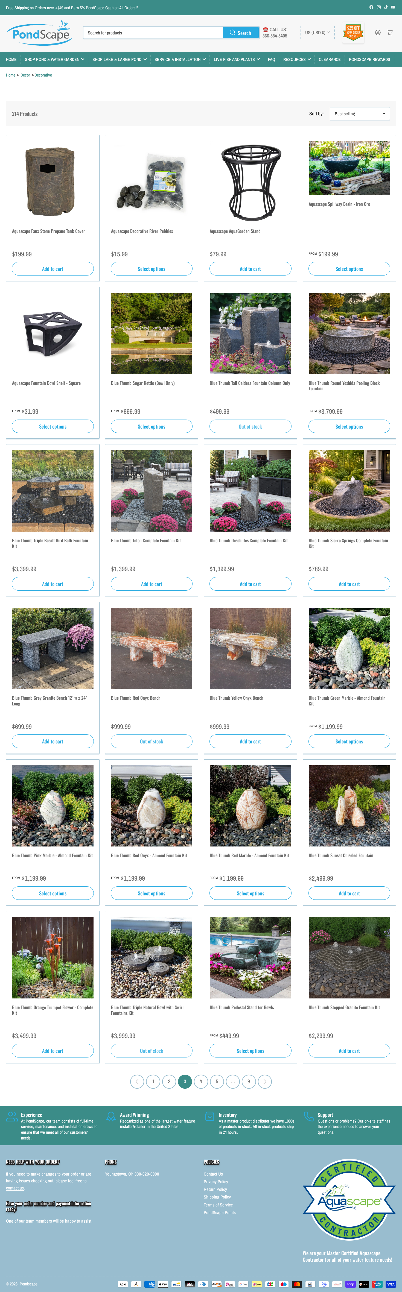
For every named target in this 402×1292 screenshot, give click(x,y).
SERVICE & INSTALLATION (177, 59)
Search (244, 32)
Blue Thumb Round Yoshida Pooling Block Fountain (344, 386)
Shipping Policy (217, 1197)
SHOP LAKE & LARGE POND (116, 59)
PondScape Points (220, 1212)
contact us (15, 1188)
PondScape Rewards (369, 59)
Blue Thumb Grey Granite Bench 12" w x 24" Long (49, 701)
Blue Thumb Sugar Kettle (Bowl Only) (143, 383)
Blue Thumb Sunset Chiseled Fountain (341, 855)
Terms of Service (218, 1205)
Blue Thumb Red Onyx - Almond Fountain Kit (149, 855)
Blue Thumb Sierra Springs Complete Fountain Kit (348, 543)
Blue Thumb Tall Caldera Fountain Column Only (250, 383)
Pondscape (28, 1284)
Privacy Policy (216, 1182)
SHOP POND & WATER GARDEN (52, 59)
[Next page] (264, 1081)
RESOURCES (294, 59)
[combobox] (171, 32)
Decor (25, 75)
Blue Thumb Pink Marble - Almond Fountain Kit (52, 855)
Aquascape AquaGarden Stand (235, 231)
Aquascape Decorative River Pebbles (142, 231)
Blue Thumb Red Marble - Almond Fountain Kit (249, 855)
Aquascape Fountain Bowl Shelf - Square (46, 383)
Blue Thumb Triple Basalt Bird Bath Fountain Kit (50, 543)
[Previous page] (137, 1081)
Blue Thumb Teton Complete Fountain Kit (146, 540)
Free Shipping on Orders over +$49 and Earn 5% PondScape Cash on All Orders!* (72, 8)
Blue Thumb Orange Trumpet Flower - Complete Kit (52, 1010)
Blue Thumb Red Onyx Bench (136, 698)
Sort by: (316, 113)
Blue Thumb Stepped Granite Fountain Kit (344, 1007)
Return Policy (215, 1189)
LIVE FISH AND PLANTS (234, 59)
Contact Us (213, 1174)
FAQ (271, 59)
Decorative (43, 75)
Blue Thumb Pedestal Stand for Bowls (242, 1007)
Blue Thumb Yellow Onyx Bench (236, 698)
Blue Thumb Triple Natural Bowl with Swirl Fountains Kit (147, 1010)
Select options (151, 268)
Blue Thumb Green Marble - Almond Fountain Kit (347, 701)
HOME (11, 59)
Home (10, 75)
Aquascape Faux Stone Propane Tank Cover (48, 231)
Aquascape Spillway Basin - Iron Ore (339, 204)
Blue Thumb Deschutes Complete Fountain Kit (249, 540)
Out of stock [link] (250, 426)
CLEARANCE (330, 59)
